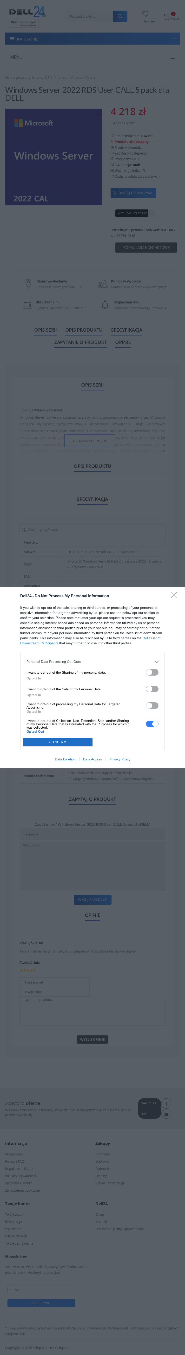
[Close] (175, 596)
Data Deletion (65, 759)
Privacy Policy (119, 759)
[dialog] (92, 677)
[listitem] (92, 661)
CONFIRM (58, 742)
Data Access (92, 759)
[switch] (152, 672)
